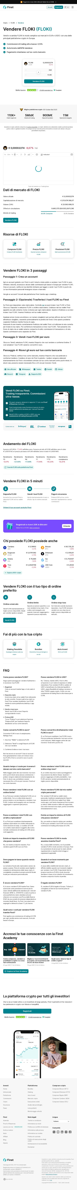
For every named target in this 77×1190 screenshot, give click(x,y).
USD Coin (48, 565)
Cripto (5, 1102)
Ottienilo (66, 526)
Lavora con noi (12, 1127)
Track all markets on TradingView (38, 186)
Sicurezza (6, 1105)
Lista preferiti (32, 1108)
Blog (4, 1140)
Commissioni (7, 1098)
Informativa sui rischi (34, 1124)
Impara (5, 1143)
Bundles (30, 1089)
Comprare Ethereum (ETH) (61, 1092)
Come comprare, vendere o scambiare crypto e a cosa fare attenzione (14, 961)
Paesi (5, 1108)
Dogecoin (11, 553)
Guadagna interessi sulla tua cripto (14, 653)
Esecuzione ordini (34, 1102)
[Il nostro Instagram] (66, 1132)
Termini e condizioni (34, 1120)
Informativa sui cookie (35, 1133)
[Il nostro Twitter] (54, 1132)
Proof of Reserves (9, 1124)
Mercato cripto (33, 1098)
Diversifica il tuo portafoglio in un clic (39, 653)
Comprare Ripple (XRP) (60, 1095)
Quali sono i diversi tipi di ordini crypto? (61, 960)
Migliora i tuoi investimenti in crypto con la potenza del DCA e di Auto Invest (38, 961)
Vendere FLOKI (38, 81)
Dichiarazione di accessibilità (37, 1144)
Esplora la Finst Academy (17, 971)
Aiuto (5, 1133)
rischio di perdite (32, 127)
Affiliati (5, 1136)
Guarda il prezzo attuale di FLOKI (38, 253)
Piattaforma (7, 1095)
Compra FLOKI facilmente (14, 252)
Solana (10, 559)
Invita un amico (8, 1130)
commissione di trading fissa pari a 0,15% (23, 416)
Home (5, 1089)
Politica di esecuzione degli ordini (37, 1140)
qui (43, 305)
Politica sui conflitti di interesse (38, 1127)
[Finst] (8, 7)
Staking (30, 1092)
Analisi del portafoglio (35, 1105)
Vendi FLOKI (9, 620)
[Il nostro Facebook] (70, 1132)
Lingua (55, 1117)
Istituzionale (7, 1092)
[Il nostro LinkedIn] (62, 1132)
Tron (9, 565)
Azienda (6, 1120)
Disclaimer (31, 1147)
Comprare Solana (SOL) (60, 1102)
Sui (46, 559)
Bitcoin (48, 547)
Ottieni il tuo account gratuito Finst (17, 507)
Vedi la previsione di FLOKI (62, 252)
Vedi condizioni (34, 528)
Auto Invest (31, 1095)
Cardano (11, 547)
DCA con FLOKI (62, 652)
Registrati (58, 7)
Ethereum (49, 553)
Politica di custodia (34, 1136)
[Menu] (72, 7)
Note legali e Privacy (51, 1174)
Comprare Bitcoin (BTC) (60, 1089)
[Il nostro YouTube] (58, 1132)
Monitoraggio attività (35, 1111)
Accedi (50, 7)
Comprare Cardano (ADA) (60, 1098)
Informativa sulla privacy (36, 1130)
